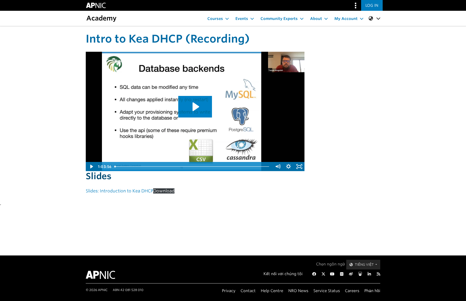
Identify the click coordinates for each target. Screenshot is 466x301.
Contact (248, 290)
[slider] (192, 166)
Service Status (326, 290)
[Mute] (277, 166)
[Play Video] (91, 166)
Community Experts (279, 18)
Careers (352, 290)
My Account (346, 18)
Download (163, 190)
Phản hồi (372, 290)
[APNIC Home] (107, 275)
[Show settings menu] (288, 166)
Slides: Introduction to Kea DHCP (119, 190)
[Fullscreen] (299, 166)
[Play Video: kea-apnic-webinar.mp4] (195, 106)
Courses (215, 18)
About (316, 18)
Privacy (228, 290)
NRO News (298, 290)
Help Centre (272, 290)
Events (241, 18)
